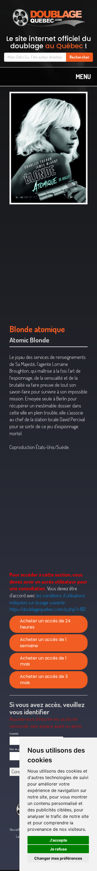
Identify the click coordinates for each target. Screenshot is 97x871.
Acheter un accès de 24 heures (45, 624)
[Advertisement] (48, 262)
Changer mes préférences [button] (58, 858)
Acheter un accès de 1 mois (43, 661)
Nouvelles (16, 829)
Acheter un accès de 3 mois (44, 679)
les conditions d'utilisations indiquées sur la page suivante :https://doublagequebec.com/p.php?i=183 (47, 602)
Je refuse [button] (58, 849)
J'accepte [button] (58, 840)
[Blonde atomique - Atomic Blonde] (48, 148)
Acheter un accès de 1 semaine (43, 642)
